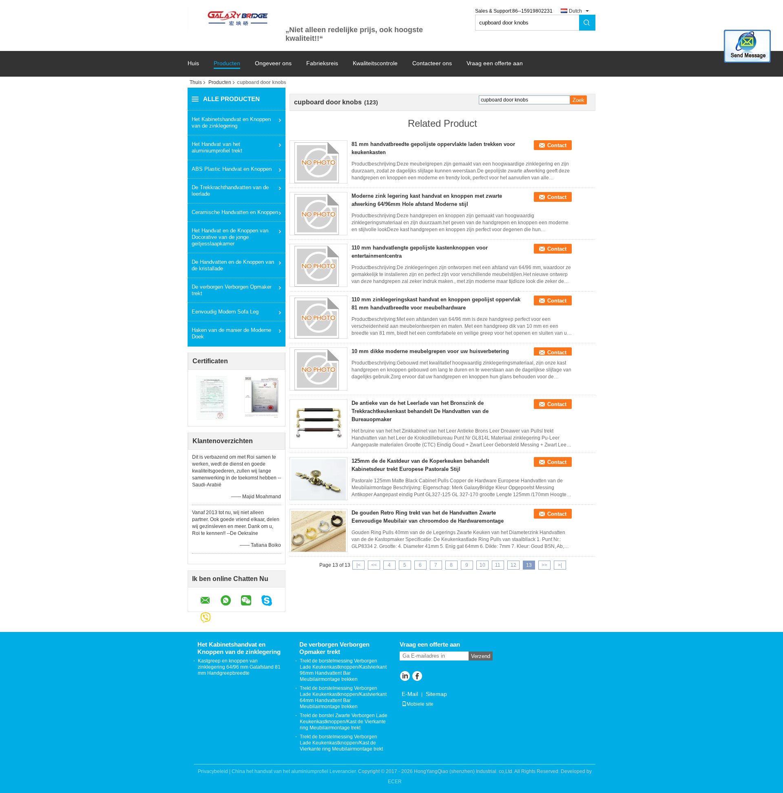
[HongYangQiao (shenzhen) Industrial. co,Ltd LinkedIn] (405, 677)
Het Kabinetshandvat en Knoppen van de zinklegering (231, 122)
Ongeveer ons (273, 63)
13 (529, 565)
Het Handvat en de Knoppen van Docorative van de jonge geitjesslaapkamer (230, 237)
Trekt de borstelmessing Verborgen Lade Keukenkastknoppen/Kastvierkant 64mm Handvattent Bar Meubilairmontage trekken (343, 697)
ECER (395, 781)
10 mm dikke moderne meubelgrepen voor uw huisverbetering (430, 351)
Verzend (480, 656)
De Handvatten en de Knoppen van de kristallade (233, 265)
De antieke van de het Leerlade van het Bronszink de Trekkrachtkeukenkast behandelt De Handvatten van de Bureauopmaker (420, 411)
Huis (193, 63)
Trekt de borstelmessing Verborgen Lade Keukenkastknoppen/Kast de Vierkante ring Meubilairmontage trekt (341, 743)
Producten (227, 63)
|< (358, 565)
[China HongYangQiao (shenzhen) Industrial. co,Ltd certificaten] (212, 397)
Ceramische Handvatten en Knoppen (235, 212)
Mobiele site (420, 704)
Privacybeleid (213, 771)
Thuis (196, 82)
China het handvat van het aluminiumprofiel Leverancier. (295, 771)
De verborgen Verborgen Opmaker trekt (232, 290)
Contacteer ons (432, 63)
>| (560, 565)
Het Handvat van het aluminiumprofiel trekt (217, 147)
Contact (556, 145)
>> (544, 565)
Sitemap (436, 694)
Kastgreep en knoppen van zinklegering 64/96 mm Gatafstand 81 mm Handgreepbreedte (239, 667)
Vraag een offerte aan (495, 63)
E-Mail (410, 694)
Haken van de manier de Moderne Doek (231, 333)
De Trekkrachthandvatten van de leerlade (230, 190)
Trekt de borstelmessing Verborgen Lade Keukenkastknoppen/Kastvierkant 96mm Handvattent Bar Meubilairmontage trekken (343, 670)
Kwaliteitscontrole (375, 63)
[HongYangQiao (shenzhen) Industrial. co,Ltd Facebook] (417, 677)
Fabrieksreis (322, 63)
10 (482, 565)
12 (513, 565)
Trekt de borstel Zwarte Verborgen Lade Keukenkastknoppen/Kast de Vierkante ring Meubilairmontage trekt (343, 722)
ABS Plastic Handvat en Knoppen (232, 169)
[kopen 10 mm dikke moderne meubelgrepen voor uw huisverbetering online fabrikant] (318, 369)
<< (374, 565)
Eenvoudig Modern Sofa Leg (225, 312)
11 (497, 565)
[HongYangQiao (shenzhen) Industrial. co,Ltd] (236, 17)
